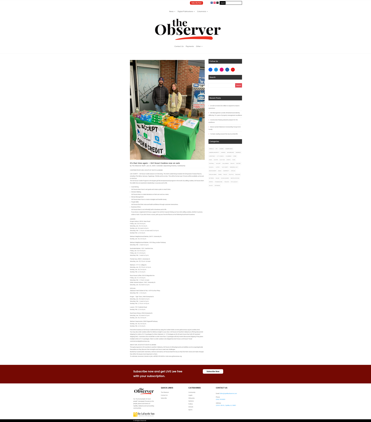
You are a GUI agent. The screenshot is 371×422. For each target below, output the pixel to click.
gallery (218, 163)
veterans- (217, 185)
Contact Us (179, 46)
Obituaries (191, 398)
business (238, 152)
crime (234, 156)
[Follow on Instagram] (215, 3)
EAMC (210, 159)
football (211, 163)
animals (211, 148)
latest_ (218, 167)
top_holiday (234, 181)
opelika (233, 170)
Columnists (201, 11)
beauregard (230, 152)
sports (211, 181)
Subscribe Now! (196, 3)
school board (225, 178)
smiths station (235, 178)
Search (238, 85)
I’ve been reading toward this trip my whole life (224, 134)
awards (223, 152)
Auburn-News (229, 148)
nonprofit (226, 170)
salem (217, 178)
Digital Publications (185, 11)
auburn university (214, 152)
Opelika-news (213, 174)
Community (181, 166)
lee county (225, 167)
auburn (221, 148)
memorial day (234, 167)
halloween (225, 163)
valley (211, 185)
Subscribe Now (213, 371)
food (233, 159)
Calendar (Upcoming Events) (167, 166)
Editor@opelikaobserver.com (228, 393)
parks (220, 174)
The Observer (165, 392)
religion (237, 174)
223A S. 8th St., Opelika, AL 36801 (226, 405)
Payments (190, 46)
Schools (190, 407)
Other (198, 46)
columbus (228, 156)
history (238, 163)
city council (220, 156)
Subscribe (164, 398)
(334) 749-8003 (220, 399)
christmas (212, 156)
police (225, 174)
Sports (190, 409)
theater (226, 181)
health (232, 163)
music (220, 170)
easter (216, 159)
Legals (190, 395)
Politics (190, 404)
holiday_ (211, 167)
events (229, 159)
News (171, 11)
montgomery (212, 170)
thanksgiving (218, 181)
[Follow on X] (217, 3)
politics (231, 174)
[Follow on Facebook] (212, 3)
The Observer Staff (138, 166)
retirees (211, 178)
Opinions (191, 401)
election (222, 159)
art (217, 148)
